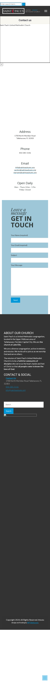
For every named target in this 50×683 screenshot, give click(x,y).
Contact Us (11, 378)
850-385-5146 (12, 387)
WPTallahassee (32, 623)
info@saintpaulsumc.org (16, 390)
